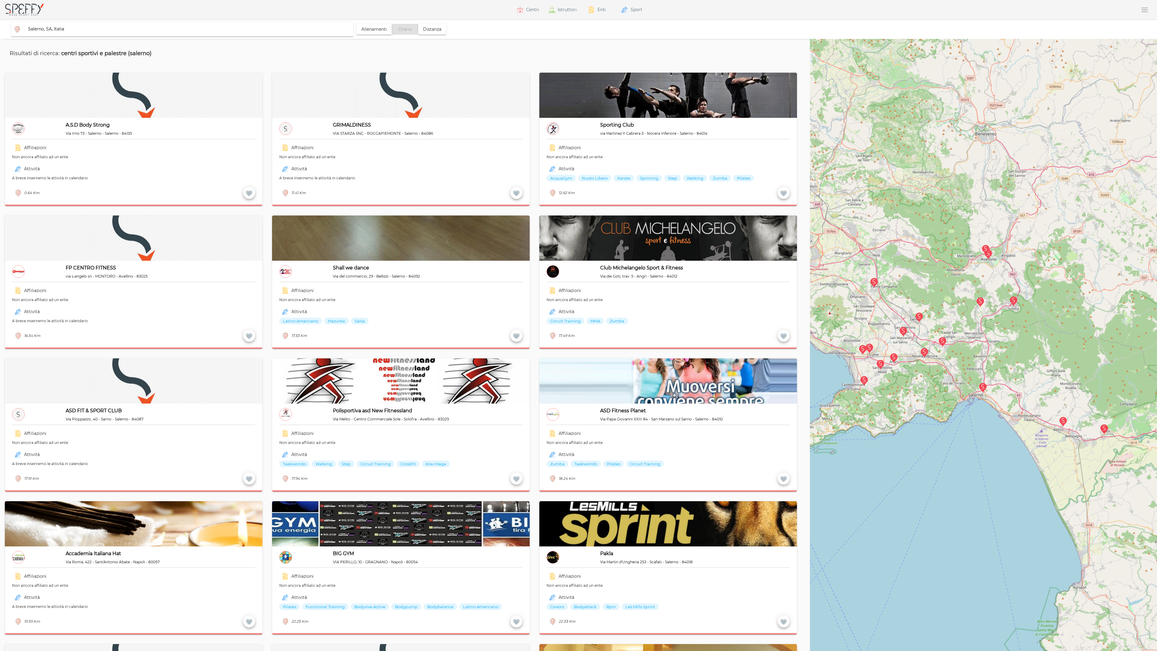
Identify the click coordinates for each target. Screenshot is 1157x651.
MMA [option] (595, 321)
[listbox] (664, 183)
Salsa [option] (360, 321)
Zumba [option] (720, 178)
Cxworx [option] (557, 606)
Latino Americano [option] (300, 321)
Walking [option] (695, 178)
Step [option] (672, 178)
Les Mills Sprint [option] (640, 606)
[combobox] (180, 29)
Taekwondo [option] (294, 463)
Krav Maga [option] (435, 463)
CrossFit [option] (408, 463)
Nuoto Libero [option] (595, 178)
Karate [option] (623, 178)
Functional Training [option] (325, 606)
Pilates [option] (743, 178)
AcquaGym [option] (561, 178)
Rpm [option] (611, 606)
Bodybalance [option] (440, 606)
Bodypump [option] (406, 606)
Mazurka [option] (336, 321)
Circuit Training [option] (565, 321)
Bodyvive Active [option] (369, 606)
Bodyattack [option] (585, 606)
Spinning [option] (649, 178)
